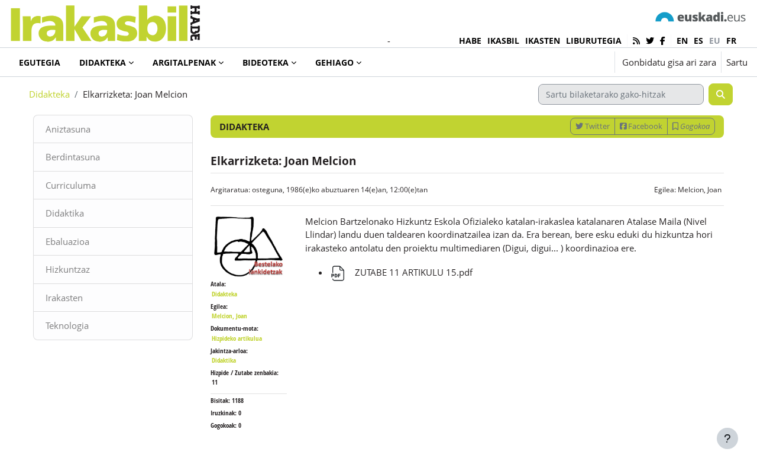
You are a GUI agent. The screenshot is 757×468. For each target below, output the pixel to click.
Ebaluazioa (67, 241)
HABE (470, 40)
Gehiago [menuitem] (334, 62)
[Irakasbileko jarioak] (636, 40)
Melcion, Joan (700, 190)
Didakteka (49, 94)
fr (731, 40)
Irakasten (64, 298)
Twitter (596, 126)
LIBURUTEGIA (594, 40)
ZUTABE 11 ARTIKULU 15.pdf (412, 272)
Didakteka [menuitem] (102, 62)
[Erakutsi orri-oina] (727, 438)
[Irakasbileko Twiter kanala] (650, 40)
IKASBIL (503, 40)
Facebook (644, 126)
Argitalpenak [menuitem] (184, 62)
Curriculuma (71, 185)
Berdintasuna (73, 157)
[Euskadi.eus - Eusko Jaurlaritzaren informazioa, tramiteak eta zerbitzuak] (701, 16)
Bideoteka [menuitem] (265, 62)
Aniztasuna (68, 129)
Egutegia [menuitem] (39, 62)
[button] (569, 62)
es (698, 40)
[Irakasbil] (105, 20)
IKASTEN (542, 40)
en (682, 40)
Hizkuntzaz (68, 269)
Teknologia (67, 325)
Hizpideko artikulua (237, 338)
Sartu (737, 62)
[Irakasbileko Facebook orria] (662, 40)
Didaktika (65, 213)
